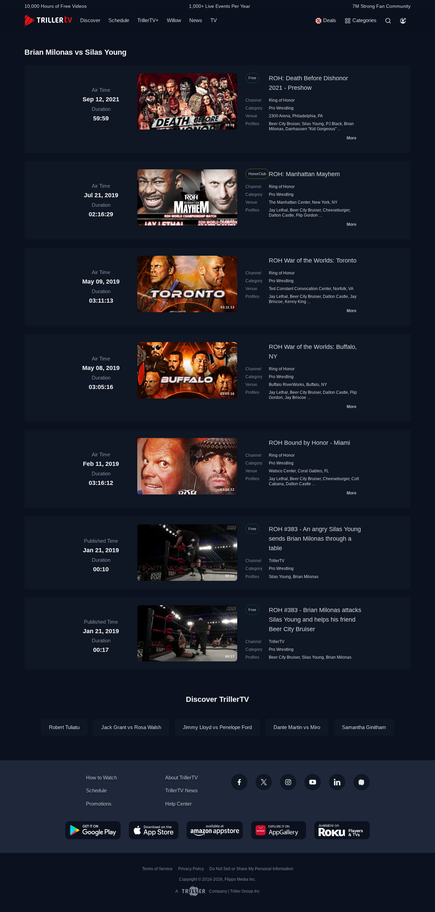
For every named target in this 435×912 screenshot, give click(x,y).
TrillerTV (276, 560)
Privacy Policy (191, 868)
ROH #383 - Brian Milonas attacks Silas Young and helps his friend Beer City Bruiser (315, 619)
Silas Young (313, 123)
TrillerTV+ (148, 20)
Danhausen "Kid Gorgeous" (310, 128)
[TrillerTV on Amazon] (215, 830)
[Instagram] (288, 782)
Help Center (178, 804)
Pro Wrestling (281, 108)
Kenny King (295, 301)
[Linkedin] (337, 782)
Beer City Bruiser (284, 123)
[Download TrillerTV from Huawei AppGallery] (278, 830)
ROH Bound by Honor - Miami (309, 442)
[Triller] (361, 782)
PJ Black (334, 123)
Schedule (118, 20)
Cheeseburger (336, 210)
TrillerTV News (181, 790)
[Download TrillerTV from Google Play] (93, 830)
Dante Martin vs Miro (297, 727)
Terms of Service (157, 868)
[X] (264, 782)
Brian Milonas (305, 576)
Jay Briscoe (295, 397)
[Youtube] (312, 782)
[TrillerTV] (48, 20)
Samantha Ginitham (364, 727)
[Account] (403, 20)
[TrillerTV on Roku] (342, 830)
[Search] (388, 20)
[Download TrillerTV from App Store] (153, 830)
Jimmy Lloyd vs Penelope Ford (217, 727)
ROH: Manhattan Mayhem (304, 174)
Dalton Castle (281, 215)
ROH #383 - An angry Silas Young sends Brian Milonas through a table (315, 539)
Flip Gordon (307, 215)
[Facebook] (239, 782)
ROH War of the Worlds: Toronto (312, 260)
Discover (90, 20)
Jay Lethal (278, 210)
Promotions (98, 804)
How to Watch (101, 777)
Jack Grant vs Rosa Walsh (131, 727)
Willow (174, 20)
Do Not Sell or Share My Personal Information (251, 868)
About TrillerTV (181, 777)
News (195, 20)
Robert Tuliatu (64, 727)
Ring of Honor (282, 100)
